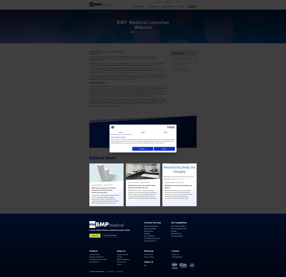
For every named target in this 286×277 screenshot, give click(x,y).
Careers (119, 264)
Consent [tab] (120, 132)
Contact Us (175, 254)
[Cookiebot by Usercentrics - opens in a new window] (168, 127)
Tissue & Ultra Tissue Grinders (98, 259)
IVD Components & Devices (152, 238)
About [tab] (165, 132)
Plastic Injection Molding (178, 226)
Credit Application (177, 257)
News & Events (148, 254)
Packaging (147, 233)
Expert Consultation (150, 228)
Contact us (95, 236)
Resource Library (149, 257)
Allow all (164, 148)
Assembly (174, 231)
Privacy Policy (120, 271)
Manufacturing (148, 231)
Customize (142, 148)
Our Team (120, 257)
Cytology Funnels (94, 254)
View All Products (94, 262)
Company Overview (122, 254)
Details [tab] (143, 132)
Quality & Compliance (123, 259)
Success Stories (121, 262)
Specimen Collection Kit (96, 257)
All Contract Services (150, 241)
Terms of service (110, 271)
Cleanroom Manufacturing (179, 228)
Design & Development (151, 226)
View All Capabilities (177, 236)
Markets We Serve (176, 233)
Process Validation (149, 236)
